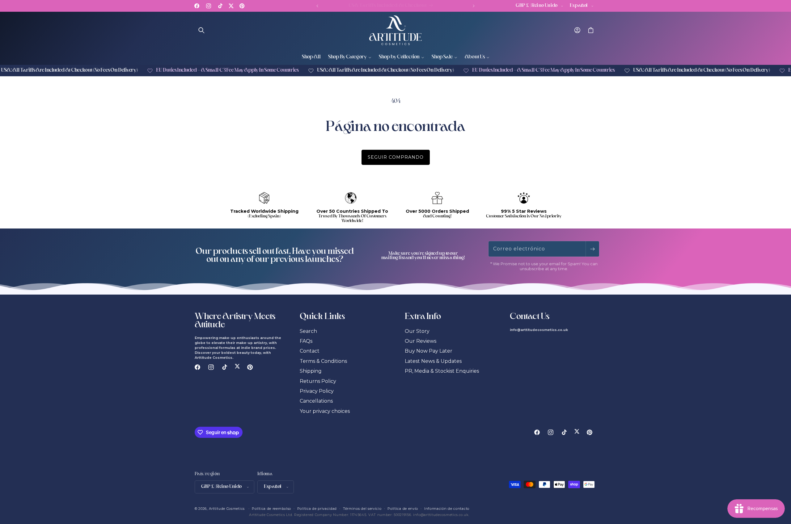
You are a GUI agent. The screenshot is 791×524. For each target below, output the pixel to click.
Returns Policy (318, 381)
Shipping (311, 371)
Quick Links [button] (322, 317)
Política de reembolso (271, 508)
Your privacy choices (325, 411)
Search (308, 331)
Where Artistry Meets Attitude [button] (235, 321)
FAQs (306, 341)
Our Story (417, 331)
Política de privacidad (317, 508)
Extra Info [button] (423, 317)
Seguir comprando (396, 157)
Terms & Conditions (323, 361)
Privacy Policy (317, 391)
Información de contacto (446, 508)
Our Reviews (420, 341)
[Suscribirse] (592, 249)
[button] (201, 30)
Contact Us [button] (529, 317)
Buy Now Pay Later (428, 351)
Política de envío (402, 508)
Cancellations (316, 401)
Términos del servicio (362, 508)
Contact (309, 351)
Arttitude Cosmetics (227, 508)
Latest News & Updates (433, 361)
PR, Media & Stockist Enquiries (442, 371)
